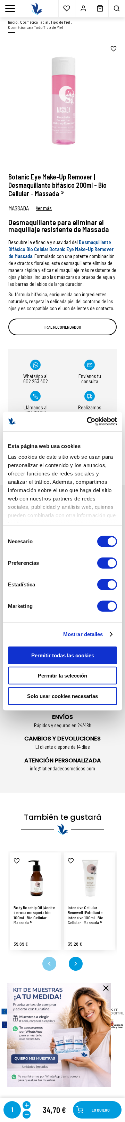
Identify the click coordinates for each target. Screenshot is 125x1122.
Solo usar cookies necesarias (62, 696)
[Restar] (27, 1115)
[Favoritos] (66, 8)
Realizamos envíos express (90, 410)
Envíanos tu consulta (89, 378)
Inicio (13, 21)
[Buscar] (116, 8)
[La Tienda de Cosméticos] (36, 8)
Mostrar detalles (83, 634)
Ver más (44, 208)
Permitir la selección (62, 676)
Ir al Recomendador (62, 326)
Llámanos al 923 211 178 (36, 410)
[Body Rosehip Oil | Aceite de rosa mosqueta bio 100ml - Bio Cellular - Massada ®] (35, 877)
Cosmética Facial (34, 21)
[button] (49, 964)
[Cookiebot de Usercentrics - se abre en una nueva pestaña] (88, 421)
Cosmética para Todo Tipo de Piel (35, 27)
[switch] (107, 562)
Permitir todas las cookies (62, 655)
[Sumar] (27, 1105)
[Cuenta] (83, 8)
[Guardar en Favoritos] (113, 48)
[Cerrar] (106, 988)
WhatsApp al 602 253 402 (35, 378)
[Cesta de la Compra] (100, 8)
